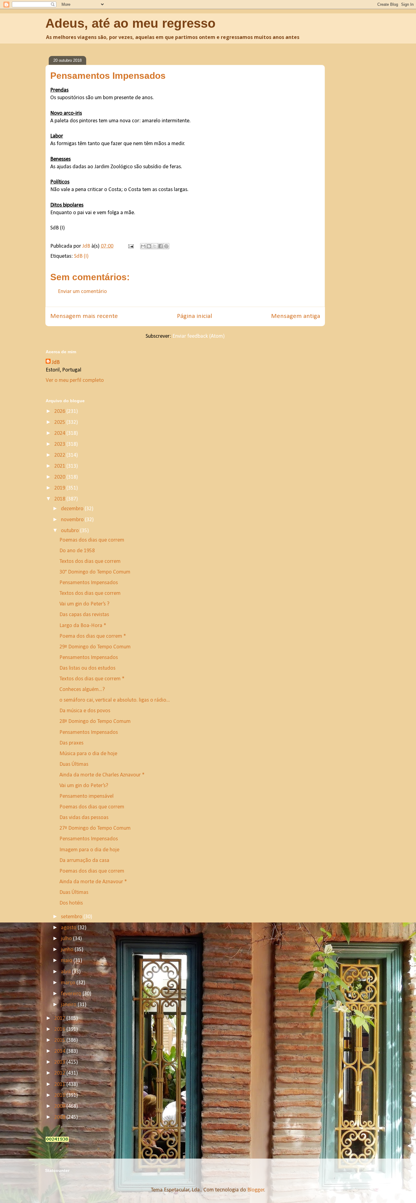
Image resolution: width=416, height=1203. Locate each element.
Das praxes (71, 743)
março (68, 983)
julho (67, 939)
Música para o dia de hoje (88, 754)
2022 (60, 455)
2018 (60, 499)
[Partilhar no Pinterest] (166, 246)
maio (67, 961)
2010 (60, 1095)
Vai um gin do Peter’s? (83, 786)
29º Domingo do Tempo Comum (95, 647)
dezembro (73, 509)
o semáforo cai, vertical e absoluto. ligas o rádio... (114, 700)
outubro (70, 531)
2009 (60, 1106)
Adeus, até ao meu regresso (130, 23)
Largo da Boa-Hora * (82, 626)
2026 (60, 411)
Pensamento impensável (86, 796)
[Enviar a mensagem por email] (143, 246)
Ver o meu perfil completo (75, 380)
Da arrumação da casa (84, 860)
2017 (60, 1018)
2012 (60, 1073)
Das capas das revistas (84, 615)
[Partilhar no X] (155, 246)
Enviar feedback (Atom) (198, 336)
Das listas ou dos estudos (87, 668)
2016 (60, 1029)
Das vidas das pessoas (83, 818)
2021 (60, 466)
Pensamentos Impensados (88, 583)
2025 (60, 422)
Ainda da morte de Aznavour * (93, 882)
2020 (60, 477)
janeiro (69, 1005)
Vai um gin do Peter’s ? (84, 604)
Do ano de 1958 (77, 551)
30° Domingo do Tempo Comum (94, 572)
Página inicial (194, 316)
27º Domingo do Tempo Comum (95, 828)
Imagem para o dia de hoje (89, 850)
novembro (73, 520)
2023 (60, 444)
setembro (72, 917)
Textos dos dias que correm (90, 561)
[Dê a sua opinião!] (149, 246)
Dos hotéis (71, 903)
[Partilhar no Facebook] (160, 246)
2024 (60, 433)
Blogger (255, 1190)
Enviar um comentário (82, 292)
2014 (60, 1051)
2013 (60, 1062)
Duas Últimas (73, 764)
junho (68, 950)
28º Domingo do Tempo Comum (95, 721)
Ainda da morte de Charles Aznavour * (102, 775)
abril (66, 972)
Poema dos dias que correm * (92, 636)
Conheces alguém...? (82, 689)
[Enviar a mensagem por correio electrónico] (130, 246)
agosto (69, 928)
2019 (60, 488)
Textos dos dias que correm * (92, 679)
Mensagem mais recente (84, 316)
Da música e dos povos (84, 711)
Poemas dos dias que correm (91, 540)
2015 (60, 1040)
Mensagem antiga (295, 316)
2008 (60, 1117)
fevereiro (72, 994)
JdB (56, 362)
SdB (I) (81, 256)
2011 (60, 1084)
